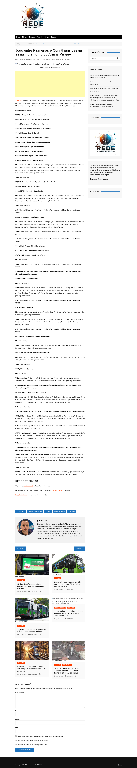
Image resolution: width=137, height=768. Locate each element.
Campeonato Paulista (35, 511)
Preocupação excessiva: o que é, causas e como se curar (104, 90)
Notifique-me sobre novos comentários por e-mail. (33, 740)
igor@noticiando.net (101, 179)
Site (16, 727)
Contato (53, 37)
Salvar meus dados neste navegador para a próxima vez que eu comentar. (40, 736)
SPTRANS (68, 59)
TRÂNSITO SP (67, 665)
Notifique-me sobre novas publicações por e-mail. (33, 744)
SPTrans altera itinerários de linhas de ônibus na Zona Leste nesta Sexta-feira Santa (68, 613)
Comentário (19, 693)
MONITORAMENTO (58, 59)
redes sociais (28, 486)
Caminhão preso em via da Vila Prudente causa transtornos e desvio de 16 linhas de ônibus (66, 670)
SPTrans (20, 100)
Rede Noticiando (21, 495)
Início (18, 37)
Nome (17, 711)
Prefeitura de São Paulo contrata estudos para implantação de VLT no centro (31, 669)
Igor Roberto (21, 59)
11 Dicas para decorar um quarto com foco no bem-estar (104, 83)
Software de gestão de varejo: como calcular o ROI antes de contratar (104, 76)
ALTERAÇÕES (47, 59)
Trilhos (24, 37)
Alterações (21, 511)
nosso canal (57, 490)
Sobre (47, 37)
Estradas (32, 37)
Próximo (78, 548)
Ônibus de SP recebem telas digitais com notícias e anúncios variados (30, 586)
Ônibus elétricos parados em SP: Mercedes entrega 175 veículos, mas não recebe (67, 584)
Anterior (21, 548)
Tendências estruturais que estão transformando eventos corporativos (102, 106)
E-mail (17, 719)
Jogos (48, 511)
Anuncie (39, 37)
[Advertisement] (50, 84)
